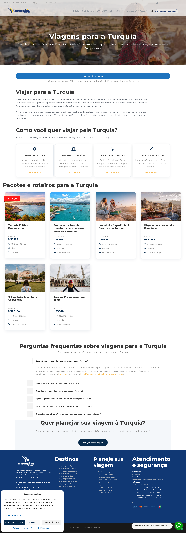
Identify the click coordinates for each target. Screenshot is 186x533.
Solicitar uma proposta (140, 503)
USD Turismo (11, 3)
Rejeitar (33, 522)
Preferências (51, 522)
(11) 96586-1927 (137, 474)
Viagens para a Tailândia (68, 481)
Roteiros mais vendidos (106, 477)
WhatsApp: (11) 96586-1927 (145, 3)
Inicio (76, 11)
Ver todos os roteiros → (67, 486)
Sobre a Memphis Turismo (107, 480)
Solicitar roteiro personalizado (108, 472)
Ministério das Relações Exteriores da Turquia (101, 374)
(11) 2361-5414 (148, 485)
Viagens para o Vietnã (67, 479)
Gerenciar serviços (13, 515)
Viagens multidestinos (106, 474)
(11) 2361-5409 (137, 485)
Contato (102, 11)
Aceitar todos (14, 522)
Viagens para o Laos (66, 484)
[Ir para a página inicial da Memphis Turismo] (35, 461)
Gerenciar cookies (104, 492)
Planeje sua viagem (136, 11)
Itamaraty (62, 374)
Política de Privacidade (41, 528)
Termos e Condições (105, 487)
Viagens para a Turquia (67, 468)
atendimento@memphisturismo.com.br (171, 3)
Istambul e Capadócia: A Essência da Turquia (114, 227)
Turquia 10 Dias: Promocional (18, 227)
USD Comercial (29, 3)
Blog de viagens (103, 482)
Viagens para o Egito (66, 466)
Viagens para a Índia (66, 476)
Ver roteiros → (35, 172)
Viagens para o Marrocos (68, 471)
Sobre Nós (88, 11)
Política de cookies (21, 528)
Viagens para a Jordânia (68, 473)
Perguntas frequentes (106, 485)
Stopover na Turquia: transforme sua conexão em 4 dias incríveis (69, 228)
